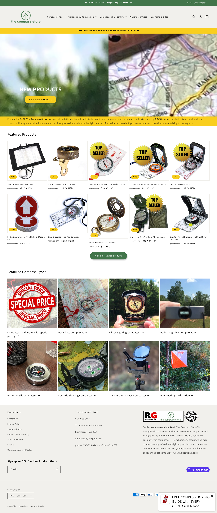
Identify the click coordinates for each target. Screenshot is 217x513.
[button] (56, 17)
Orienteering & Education (175, 395)
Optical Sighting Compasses (176, 332)
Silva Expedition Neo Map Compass (63, 237)
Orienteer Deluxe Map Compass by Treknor (107, 184)
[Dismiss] (212, 496)
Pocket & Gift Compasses (22, 395)
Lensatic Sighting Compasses (75, 395)
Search (10, 445)
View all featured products (108, 255)
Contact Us (12, 418)
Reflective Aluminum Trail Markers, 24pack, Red (26, 238)
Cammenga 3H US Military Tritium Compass (148, 237)
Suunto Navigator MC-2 (180, 184)
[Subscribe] (57, 469)
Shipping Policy (14, 429)
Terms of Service (15, 439)
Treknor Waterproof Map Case (20, 184)
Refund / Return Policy (18, 434)
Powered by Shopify (36, 506)
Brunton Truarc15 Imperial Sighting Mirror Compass (188, 238)
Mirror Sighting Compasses (125, 332)
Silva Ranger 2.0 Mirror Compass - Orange (147, 184)
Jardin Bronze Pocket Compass (102, 242)
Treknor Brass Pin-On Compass (61, 184)
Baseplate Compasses (71, 332)
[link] (186, 502)
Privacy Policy (13, 424)
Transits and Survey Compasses (127, 395)
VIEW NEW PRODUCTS (40, 99)
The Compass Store (20, 506)
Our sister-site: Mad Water (19, 450)
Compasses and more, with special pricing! (27, 334)
